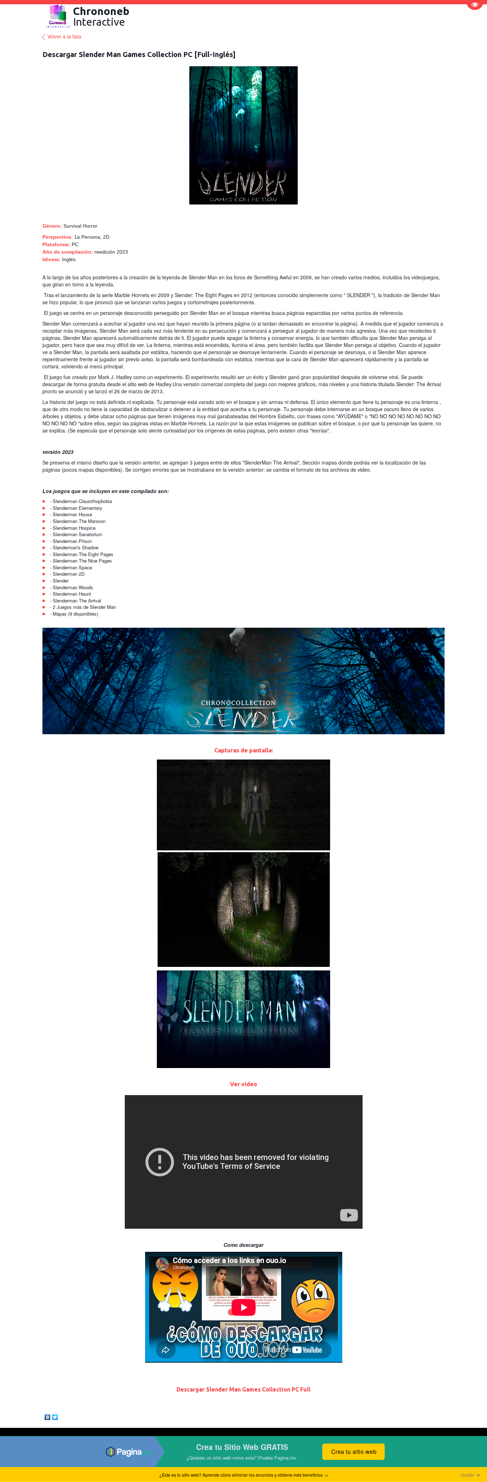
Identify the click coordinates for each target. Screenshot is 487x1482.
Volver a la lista (64, 36)
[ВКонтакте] (47, 1415)
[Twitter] (55, 1415)
